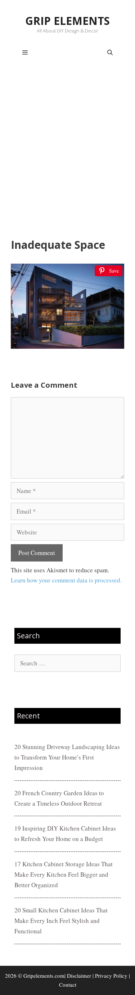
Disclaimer (79, 975)
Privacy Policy (111, 975)
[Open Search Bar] (110, 52)
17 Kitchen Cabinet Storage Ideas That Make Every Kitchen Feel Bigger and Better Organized (63, 874)
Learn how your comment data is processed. (66, 580)
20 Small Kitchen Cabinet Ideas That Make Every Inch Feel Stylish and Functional (61, 920)
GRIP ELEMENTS (67, 20)
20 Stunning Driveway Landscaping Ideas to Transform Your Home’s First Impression (67, 757)
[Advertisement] (67, 152)
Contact (67, 984)
